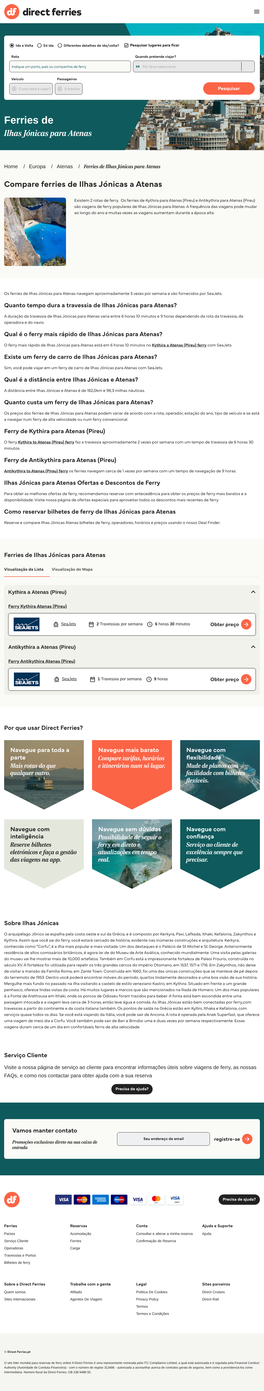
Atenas (65, 166)
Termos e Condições (152, 1314)
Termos (142, 1306)
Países (9, 1234)
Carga (75, 1248)
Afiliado (76, 1292)
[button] (132, 592)
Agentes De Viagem (86, 1299)
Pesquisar (229, 88)
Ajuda (206, 1234)
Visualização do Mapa (72, 569)
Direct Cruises (213, 1292)
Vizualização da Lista (24, 569)
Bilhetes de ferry (17, 1262)
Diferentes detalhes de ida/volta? (91, 45)
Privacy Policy (147, 1299)
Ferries (75, 1241)
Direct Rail (210, 1299)
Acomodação (80, 1234)
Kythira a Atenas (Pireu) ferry (179, 345)
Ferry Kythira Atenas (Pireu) (37, 606)
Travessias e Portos (20, 1255)
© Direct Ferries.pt (17, 1352)
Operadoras (13, 1248)
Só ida (48, 45)
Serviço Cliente (16, 1241)
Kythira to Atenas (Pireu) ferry (46, 442)
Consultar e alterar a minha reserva (164, 1234)
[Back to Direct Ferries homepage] (42, 11)
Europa (37, 166)
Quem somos (15, 1292)
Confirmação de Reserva (156, 1241)
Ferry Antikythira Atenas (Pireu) (41, 661)
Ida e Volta (24, 45)
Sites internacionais (19, 1299)
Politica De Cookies (151, 1292)
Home (11, 166)
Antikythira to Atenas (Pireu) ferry (36, 471)
